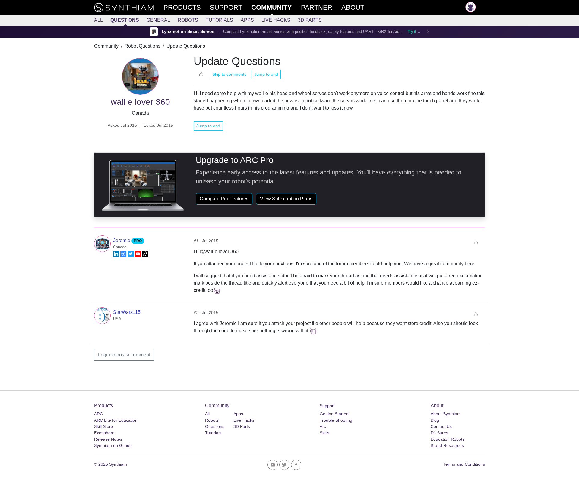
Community (106, 46)
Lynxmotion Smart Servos (188, 31)
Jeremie (122, 240)
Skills (324, 432)
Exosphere (104, 432)
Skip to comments (229, 74)
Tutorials (219, 20)
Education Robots (447, 439)
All (98, 20)
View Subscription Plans (286, 198)
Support (327, 405)
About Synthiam (446, 413)
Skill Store (103, 426)
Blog (435, 420)
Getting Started (334, 413)
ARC (98, 413)
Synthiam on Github (113, 445)
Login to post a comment (124, 354)
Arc (323, 426)
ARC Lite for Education (116, 420)
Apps (247, 20)
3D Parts (310, 20)
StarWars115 (127, 312)
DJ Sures (439, 432)
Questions (124, 20)
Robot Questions (142, 46)
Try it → (414, 32)
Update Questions (185, 46)
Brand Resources (447, 445)
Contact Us (441, 426)
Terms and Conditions (464, 464)
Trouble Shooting (336, 420)
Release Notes (108, 439)
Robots (188, 20)
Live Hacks (275, 20)
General (158, 20)
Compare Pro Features (224, 198)
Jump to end (266, 74)
